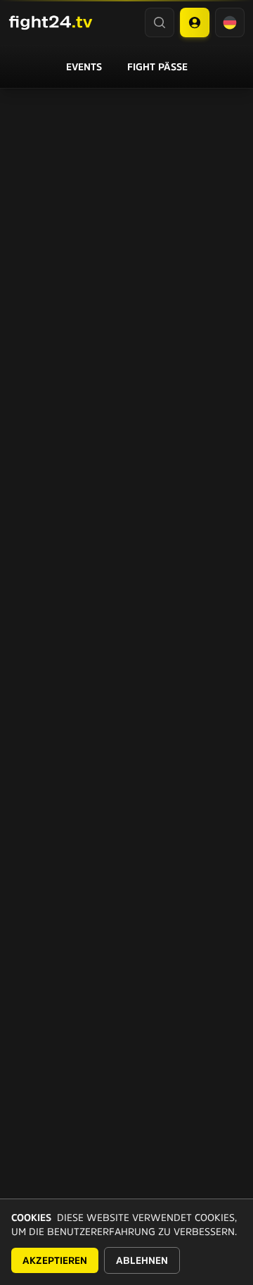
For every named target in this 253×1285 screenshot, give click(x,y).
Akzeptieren (54, 1260)
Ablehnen (142, 1260)
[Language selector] (230, 22)
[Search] (159, 22)
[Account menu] (194, 22)
